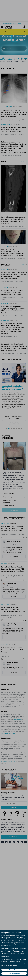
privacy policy (10, 959)
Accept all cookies (14, 969)
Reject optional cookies (14, 973)
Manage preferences (7, 964)
